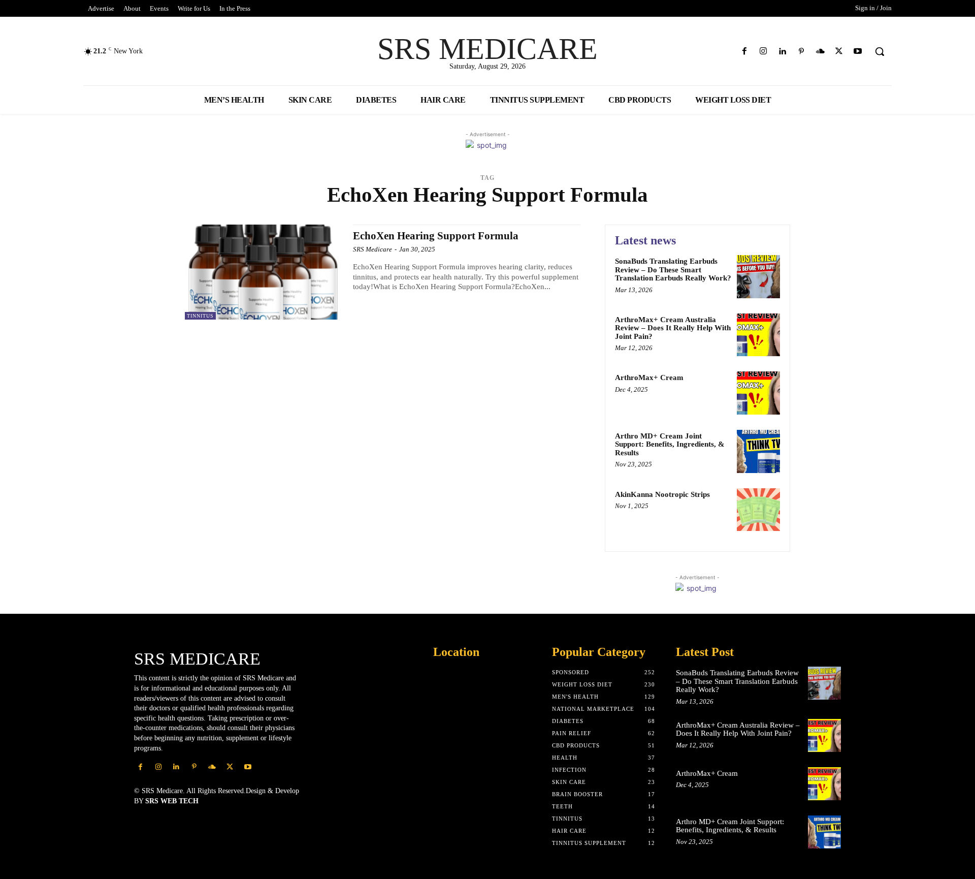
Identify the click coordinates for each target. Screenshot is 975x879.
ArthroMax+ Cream (649, 377)
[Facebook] (745, 51)
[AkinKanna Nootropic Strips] (758, 509)
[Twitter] (839, 51)
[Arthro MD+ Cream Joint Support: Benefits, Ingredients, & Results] (758, 451)
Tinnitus (200, 316)
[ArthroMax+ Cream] (758, 393)
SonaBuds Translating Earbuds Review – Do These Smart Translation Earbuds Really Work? (673, 269)
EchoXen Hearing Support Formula (435, 236)
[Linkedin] (782, 51)
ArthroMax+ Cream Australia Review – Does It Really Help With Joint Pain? (673, 328)
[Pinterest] (801, 51)
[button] (879, 51)
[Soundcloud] (820, 51)
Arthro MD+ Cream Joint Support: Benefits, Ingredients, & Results (670, 444)
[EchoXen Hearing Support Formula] (264, 272)
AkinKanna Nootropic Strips (662, 494)
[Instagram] (763, 51)
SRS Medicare (372, 249)
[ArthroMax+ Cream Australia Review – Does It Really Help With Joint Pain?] (758, 335)
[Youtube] (858, 51)
